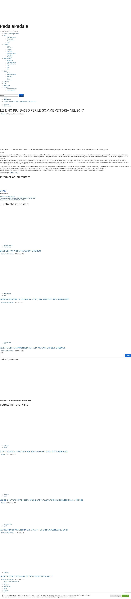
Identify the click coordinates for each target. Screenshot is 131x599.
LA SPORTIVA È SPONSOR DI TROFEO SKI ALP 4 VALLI (26, 576)
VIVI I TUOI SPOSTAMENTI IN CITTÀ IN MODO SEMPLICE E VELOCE (32, 347)
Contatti (6, 87)
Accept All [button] (125, 596)
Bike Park (10, 48)
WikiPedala (7, 85)
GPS (8, 67)
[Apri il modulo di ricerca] (0, 93)
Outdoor (6, 82)
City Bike (9, 51)
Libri (5, 83)
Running (9, 55)
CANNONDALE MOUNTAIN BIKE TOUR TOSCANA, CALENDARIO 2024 (34, 529)
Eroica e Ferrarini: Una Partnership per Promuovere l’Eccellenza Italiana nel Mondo (41, 499)
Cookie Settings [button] (115, 596)
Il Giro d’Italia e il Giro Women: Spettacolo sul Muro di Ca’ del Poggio (34, 451)
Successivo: (12, 200)
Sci (8, 69)
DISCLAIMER (11, 90)
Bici (8, 66)
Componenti (10, 41)
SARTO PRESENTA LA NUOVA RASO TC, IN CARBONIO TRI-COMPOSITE (34, 299)
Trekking (9, 57)
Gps (8, 42)
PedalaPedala (14, 26)
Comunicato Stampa (7, 254)
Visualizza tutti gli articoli (7, 196)
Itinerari (6, 44)
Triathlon (9, 80)
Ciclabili (9, 50)
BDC (8, 46)
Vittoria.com (13, 173)
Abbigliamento (11, 37)
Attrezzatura (7, 58)
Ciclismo (9, 73)
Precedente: (17, 198)
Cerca (1, 352)
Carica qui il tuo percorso (11, 34)
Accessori (10, 39)
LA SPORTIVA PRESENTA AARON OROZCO (20, 250)
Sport (5, 71)
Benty (3, 114)
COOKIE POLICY (11, 89)
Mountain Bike (11, 53)
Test (5, 35)
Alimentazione (11, 64)
